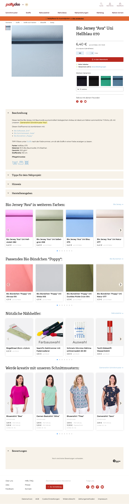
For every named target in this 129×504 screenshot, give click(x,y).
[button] (101, 5)
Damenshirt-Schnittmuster (110, 368)
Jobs (7, 485)
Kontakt (28, 489)
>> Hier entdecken (77, 18)
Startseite (9, 22)
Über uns (9, 481)
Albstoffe (43, 22)
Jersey (52, 22)
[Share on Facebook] (77, 101)
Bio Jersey (117, 204)
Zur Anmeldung (56, 487)
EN (23, 4)
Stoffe (28, 13)
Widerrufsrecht (69, 499)
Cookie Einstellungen (51, 499)
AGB (37, 499)
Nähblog (100, 13)
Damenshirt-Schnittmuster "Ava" (33, 123)
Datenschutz (27, 499)
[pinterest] (97, 487)
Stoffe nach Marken (30, 22)
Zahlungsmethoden (86, 499)
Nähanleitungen (81, 13)
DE (27, 4)
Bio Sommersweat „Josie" (24, 133)
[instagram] (92, 487)
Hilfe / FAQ (29, 481)
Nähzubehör (44, 13)
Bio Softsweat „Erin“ (22, 131)
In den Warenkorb (101, 59)
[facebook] (87, 487)
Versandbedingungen (98, 67)
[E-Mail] (85, 101)
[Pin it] (81, 101)
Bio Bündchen (115, 259)
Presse (27, 485)
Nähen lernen (117, 13)
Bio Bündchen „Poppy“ (23, 136)
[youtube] (102, 487)
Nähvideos (62, 13)
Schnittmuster (12, 13)
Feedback (10, 489)
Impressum (102, 499)
